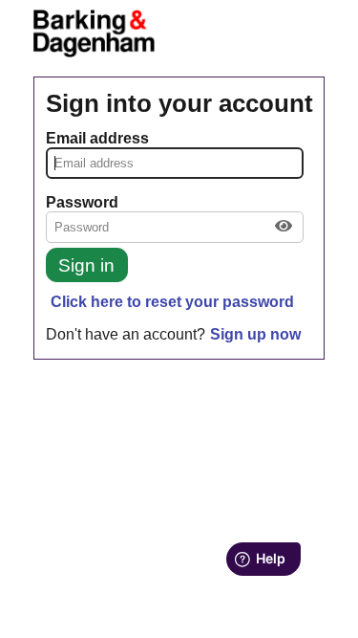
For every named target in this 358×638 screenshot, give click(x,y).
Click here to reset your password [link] (172, 302)
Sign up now (255, 334)
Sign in (86, 265)
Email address (97, 138)
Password (82, 202)
